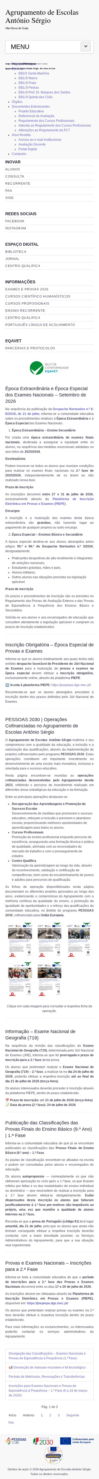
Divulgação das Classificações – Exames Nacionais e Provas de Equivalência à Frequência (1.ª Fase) (47, 1356)
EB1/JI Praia (27, 83)
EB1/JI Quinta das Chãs (35, 97)
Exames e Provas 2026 (27, 289)
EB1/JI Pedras (28, 87)
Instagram (15, 228)
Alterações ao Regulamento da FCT (44, 130)
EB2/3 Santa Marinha (33, 73)
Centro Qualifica (22, 266)
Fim (11, 1423)
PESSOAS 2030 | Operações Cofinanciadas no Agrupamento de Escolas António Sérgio (41, 726)
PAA (8, 191)
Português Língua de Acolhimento (40, 325)
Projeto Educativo (31, 111)
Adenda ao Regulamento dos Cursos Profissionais (54, 125)
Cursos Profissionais (27, 303)
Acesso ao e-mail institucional (39, 140)
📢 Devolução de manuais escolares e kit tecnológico (47, 1367)
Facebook (15, 221)
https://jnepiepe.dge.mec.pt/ (71, 685)
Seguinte (72, 1415)
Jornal (12, 259)
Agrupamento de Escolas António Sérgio (42, 16)
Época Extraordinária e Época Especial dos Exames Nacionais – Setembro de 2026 (46, 395)
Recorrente (17, 183)
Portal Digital (27, 149)
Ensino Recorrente (25, 311)
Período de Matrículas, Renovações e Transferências (47, 1377)
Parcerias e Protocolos (30, 348)
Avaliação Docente (32, 144)
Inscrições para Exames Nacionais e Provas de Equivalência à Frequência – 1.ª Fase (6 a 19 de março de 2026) (48, 1390)
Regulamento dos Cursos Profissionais (46, 121)
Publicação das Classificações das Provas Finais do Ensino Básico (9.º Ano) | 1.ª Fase (48, 1129)
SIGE (9, 198)
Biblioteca (15, 252)
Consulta (14, 176)
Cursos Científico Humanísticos (37, 296)
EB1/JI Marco (27, 78)
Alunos (12, 169)
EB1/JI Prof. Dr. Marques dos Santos (44, 92)
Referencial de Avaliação (36, 116)
